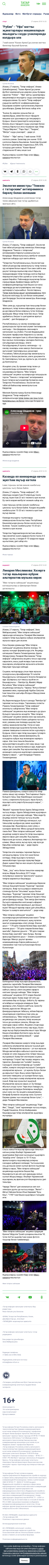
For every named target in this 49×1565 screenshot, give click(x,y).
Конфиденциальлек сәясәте (34, 1553)
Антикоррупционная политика (14, 1524)
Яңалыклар (8, 14)
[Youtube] (30, 1297)
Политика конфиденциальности (15, 1539)
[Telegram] (11, 171)
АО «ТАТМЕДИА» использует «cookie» (17, 1528)
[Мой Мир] (30, 171)
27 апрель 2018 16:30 (38, 180)
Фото (18, 14)
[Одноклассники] (17, 171)
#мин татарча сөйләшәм (11, 1283)
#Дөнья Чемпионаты (17, 163)
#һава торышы (8, 555)
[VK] (7, 1297)
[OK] (41, 1297)
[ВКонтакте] (5, 171)
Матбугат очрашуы (32, 14)
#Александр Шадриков (11, 461)
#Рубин (5, 163)
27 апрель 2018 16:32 (38, 21)
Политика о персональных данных (16, 1519)
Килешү (24, 1560)
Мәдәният (6, 565)
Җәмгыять (6, 180)
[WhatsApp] (23, 171)
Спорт (5, 21)
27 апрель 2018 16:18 (38, 471)
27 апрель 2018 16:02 (38, 565)
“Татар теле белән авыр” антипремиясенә (22, 293)
